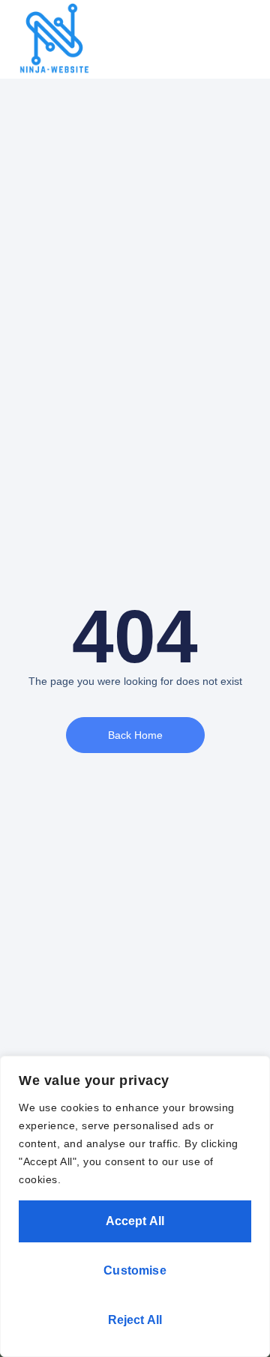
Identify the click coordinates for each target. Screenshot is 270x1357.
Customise (135, 1270)
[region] (135, 1206)
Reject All (135, 1320)
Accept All (135, 1221)
